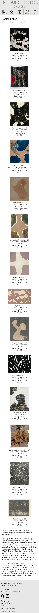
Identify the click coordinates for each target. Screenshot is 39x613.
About (19, 13)
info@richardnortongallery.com (11, 591)
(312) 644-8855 (6, 589)
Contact (27, 13)
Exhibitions (4, 13)
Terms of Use (11, 611)
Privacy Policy (4, 611)
